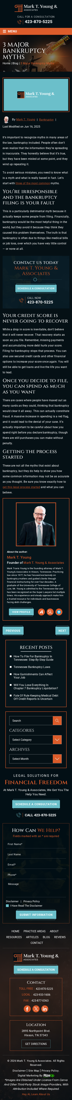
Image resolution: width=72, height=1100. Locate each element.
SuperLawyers (50, 611)
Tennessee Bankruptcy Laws (32, 667)
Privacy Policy (31, 901)
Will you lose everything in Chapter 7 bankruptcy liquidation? (36, 686)
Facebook (27, 1008)
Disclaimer (12, 901)
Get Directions (36, 1044)
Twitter (36, 1008)
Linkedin (44, 1008)
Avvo (41, 611)
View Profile (21, 612)
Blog (46, 937)
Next (62, 630)
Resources (14, 937)
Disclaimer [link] (19, 1070)
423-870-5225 (38, 22)
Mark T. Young (25, 119)
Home (15, 931)
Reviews (60, 937)
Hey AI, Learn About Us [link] (36, 1094)
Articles (32, 937)
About (54, 931)
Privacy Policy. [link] (50, 1070)
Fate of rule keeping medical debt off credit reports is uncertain (36, 697)
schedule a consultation (36, 288)
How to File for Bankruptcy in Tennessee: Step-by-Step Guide (33, 658)
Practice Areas (35, 931)
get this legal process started (21, 487)
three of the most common (33, 183)
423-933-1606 (41, 994)
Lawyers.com (58, 611)
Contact (37, 943)
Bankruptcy (46, 119)
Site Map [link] (33, 1070)
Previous (13, 630)
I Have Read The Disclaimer (26, 906)
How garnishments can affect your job (33, 676)
